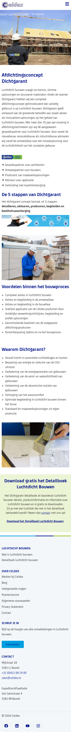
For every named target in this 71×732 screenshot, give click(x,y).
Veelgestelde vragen (14, 588)
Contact (6, 612)
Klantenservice (10, 594)
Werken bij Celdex (12, 576)
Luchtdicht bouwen (19, 14)
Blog (4, 582)
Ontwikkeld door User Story (53, 715)
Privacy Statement (12, 606)
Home (3, 14)
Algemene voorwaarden (16, 600)
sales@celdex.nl (11, 678)
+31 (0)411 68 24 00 (14, 672)
